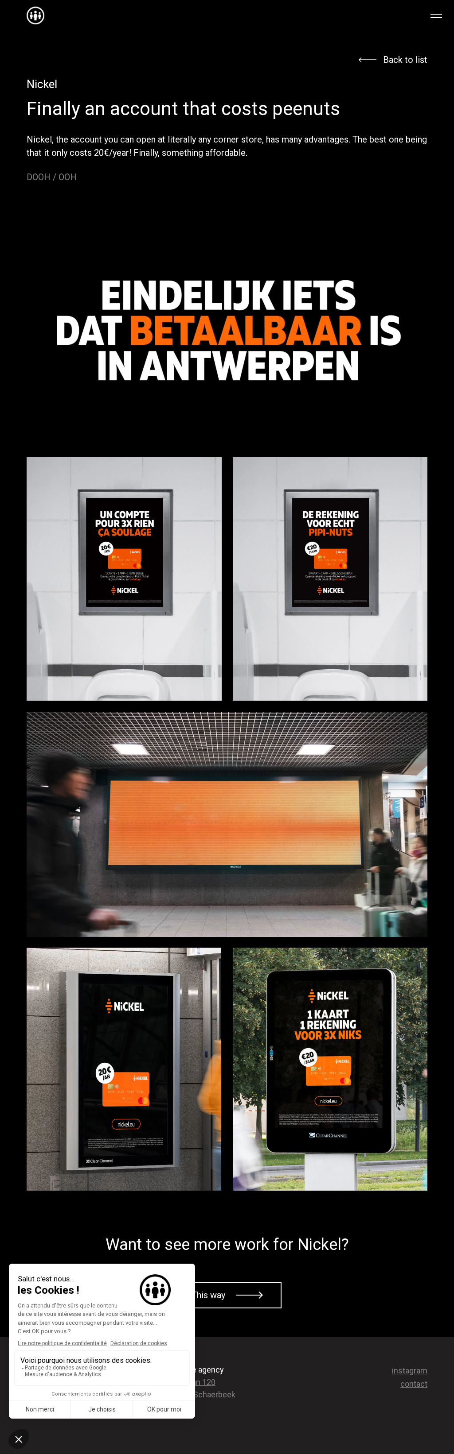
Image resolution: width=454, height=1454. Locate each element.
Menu (438, 15)
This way (208, 1295)
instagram (409, 1370)
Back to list (405, 59)
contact (413, 1383)
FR (416, 15)
